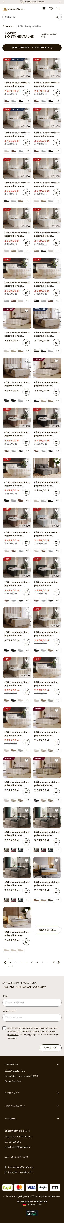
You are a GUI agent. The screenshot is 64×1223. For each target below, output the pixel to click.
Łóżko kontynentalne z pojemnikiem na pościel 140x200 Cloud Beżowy (47, 84)
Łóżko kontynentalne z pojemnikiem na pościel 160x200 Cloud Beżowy (17, 134)
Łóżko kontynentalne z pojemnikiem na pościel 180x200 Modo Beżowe (17, 334)
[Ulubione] (50, 8)
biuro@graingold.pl (21, 1147)
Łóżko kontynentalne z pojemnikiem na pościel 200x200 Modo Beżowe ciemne (47, 784)
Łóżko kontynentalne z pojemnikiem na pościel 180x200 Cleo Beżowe (47, 834)
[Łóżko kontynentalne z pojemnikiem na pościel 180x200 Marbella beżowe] (17, 917)
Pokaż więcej (47, 930)
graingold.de (34, 1204)
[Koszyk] (44, 8)
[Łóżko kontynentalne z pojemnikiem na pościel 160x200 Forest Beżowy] (47, 867)
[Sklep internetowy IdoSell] (32, 1213)
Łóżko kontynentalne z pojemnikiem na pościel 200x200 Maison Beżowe (17, 384)
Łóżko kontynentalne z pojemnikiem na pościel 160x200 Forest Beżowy (47, 884)
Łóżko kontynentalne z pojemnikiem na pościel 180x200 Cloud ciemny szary (17, 584)
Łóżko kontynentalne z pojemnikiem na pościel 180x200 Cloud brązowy (17, 434)
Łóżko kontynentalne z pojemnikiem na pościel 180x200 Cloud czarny (47, 434)
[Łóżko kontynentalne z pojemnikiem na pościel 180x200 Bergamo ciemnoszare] (47, 468)
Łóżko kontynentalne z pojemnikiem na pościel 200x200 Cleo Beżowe (17, 884)
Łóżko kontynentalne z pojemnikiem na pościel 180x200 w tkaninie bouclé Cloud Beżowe (17, 184)
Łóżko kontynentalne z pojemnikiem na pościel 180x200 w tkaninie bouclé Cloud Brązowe (47, 634)
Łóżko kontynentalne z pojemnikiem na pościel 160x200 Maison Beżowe (17, 634)
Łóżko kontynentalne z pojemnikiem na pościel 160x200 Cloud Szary (47, 534)
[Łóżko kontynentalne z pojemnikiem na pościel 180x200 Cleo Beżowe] (47, 817)
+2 (27, 100)
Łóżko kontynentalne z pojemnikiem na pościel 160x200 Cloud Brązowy (17, 534)
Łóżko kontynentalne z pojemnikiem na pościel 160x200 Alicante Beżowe (17, 484)
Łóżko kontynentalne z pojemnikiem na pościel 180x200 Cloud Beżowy (17, 84)
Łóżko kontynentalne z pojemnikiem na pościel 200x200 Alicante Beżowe (17, 284)
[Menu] (58, 8)
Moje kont (11, 1118)
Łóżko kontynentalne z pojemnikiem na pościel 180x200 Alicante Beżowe (47, 284)
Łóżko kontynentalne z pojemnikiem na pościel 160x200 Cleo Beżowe (17, 834)
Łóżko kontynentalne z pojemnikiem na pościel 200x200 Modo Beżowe (47, 384)
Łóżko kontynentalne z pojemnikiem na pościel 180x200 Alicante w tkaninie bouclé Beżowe (47, 684)
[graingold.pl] (13, 9)
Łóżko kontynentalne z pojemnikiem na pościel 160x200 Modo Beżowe (17, 784)
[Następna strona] (58, 962)
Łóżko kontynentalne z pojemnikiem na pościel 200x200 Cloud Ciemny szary (47, 584)
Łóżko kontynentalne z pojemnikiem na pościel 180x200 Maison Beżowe (47, 334)
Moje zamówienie (15, 1106)
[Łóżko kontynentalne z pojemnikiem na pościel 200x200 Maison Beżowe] (17, 368)
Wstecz (9, 26)
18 (53, 962)
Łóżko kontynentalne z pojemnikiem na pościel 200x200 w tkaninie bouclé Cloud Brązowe (17, 684)
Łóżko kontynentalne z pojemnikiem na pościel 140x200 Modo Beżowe (47, 734)
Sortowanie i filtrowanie (30, 47)
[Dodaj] (26, 92)
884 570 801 (15, 1142)
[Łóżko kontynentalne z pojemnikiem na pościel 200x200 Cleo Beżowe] (17, 867)
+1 (27, 200)
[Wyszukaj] (56, 17)
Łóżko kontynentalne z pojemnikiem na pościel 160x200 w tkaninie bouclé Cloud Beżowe (47, 184)
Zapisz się (50, 1047)
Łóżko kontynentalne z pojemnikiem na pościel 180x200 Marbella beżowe (17, 934)
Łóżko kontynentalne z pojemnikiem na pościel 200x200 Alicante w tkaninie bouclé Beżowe (17, 734)
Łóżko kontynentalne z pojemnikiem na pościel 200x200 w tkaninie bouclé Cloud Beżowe (47, 234)
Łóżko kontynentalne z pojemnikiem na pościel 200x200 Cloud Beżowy (47, 134)
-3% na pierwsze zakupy (24, 987)
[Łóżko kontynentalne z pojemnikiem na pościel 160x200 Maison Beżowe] (17, 617)
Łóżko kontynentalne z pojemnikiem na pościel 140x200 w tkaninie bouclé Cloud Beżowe (17, 234)
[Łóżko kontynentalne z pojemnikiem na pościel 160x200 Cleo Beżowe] (17, 817)
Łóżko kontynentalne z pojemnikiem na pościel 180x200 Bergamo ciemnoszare (47, 484)
